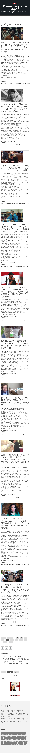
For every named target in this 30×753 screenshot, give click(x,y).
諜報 (22, 743)
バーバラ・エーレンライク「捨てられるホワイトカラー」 (15, 658)
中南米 (21, 736)
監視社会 (3, 741)
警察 (6, 741)
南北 (12, 744)
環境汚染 (20, 734)
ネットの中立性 (4, 739)
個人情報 (24, 739)
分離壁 (7, 734)
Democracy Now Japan (15, 7)
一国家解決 (3, 734)
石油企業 (24, 734)
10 (2, 639)
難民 (17, 744)
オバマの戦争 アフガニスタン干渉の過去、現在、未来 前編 (16, 659)
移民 (14, 744)
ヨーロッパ (13, 738)
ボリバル (13, 743)
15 (25, 639)
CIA (16, 743)
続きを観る (3, 678)
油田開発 (16, 734)
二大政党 (22, 741)
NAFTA (25, 743)
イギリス (8, 738)
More (2, 747)
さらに (14, 675)
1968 (5, 738)
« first (3, 637)
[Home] (15, 2)
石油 (2, 738)
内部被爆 (23, 744)
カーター (16, 733)
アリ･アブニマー (11, 733)
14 (21, 639)
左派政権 (25, 736)
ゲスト (20, 733)
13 (16, 639)
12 (11, 639)
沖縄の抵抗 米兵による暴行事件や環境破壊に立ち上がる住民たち (16, 662)
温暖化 (18, 741)
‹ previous (10, 637)
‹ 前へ (3, 672)
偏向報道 (14, 741)
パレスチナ (24, 733)
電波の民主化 (17, 739)
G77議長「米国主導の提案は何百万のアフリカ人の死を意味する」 (16, 664)
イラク (20, 744)
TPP (21, 739)
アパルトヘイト (4, 733)
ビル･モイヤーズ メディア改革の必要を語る (13, 656)
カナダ (19, 743)
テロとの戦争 (8, 744)
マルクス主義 (3, 736)
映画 (2, 743)
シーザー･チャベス (7, 743)
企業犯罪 (26, 741)
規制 (13, 736)
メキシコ (3, 744)
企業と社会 (10, 741)
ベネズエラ (17, 736)
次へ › (16, 672)
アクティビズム (18, 738)
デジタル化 (24, 738)
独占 (13, 739)
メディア (9, 739)
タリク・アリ (9, 736)
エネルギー (12, 734)
